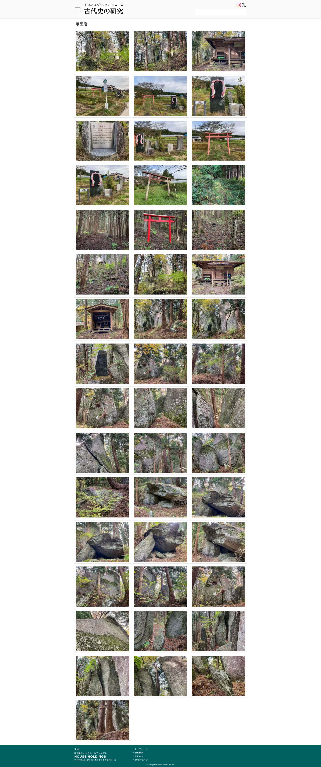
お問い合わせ (141, 760)
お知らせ (139, 756)
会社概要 (139, 752)
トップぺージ (141, 749)
